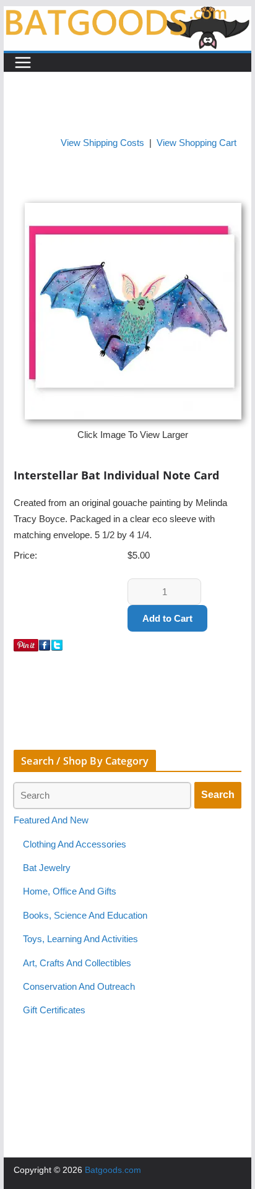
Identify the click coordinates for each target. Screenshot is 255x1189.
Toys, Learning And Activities (80, 939)
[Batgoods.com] (127, 14)
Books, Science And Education (85, 916)
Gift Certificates (54, 1010)
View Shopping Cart (196, 143)
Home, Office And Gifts (69, 891)
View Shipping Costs (102, 143)
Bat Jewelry (47, 868)
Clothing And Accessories (74, 844)
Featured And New (51, 820)
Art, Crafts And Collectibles (77, 963)
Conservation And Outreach (79, 987)
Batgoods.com (113, 1170)
